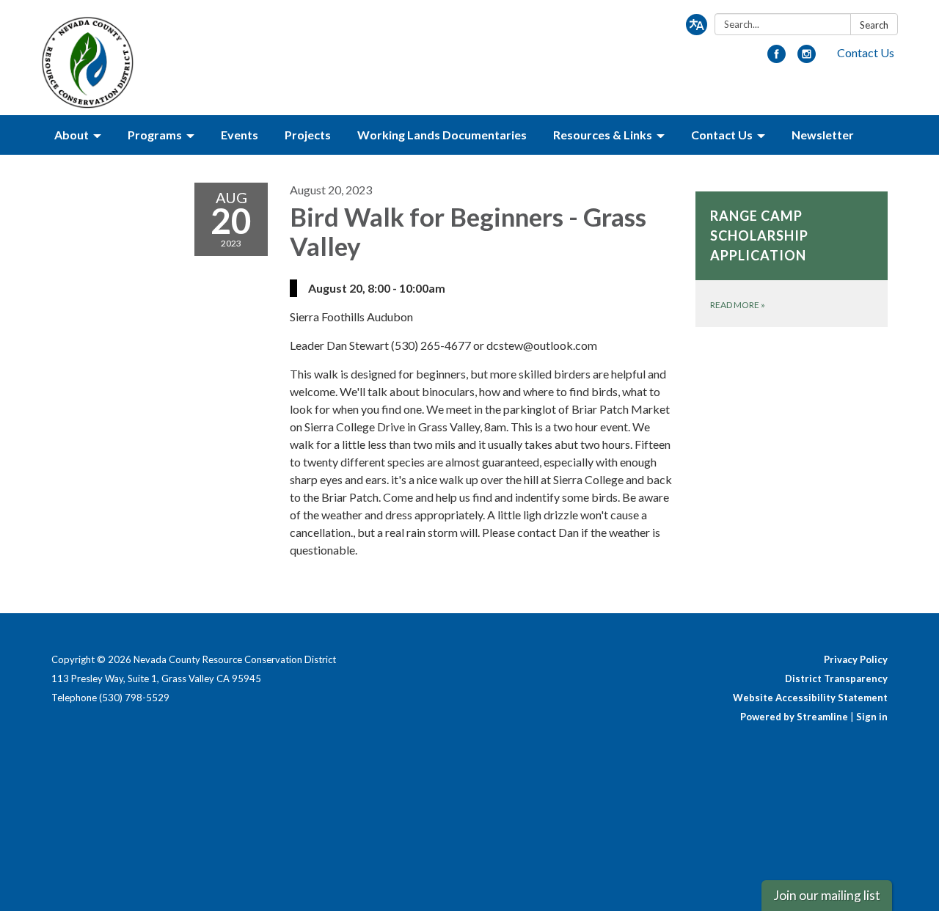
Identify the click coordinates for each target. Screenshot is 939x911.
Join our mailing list (826, 895)
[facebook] (776, 58)
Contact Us (865, 52)
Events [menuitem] (239, 135)
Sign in (872, 716)
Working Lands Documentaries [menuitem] (442, 135)
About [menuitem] (71, 135)
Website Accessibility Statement (810, 697)
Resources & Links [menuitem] (602, 135)
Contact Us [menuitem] (722, 135)
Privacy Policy (856, 659)
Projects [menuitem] (308, 135)
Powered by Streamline (794, 716)
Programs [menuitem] (155, 135)
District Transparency (836, 678)
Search (874, 25)
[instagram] (806, 58)
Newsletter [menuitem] (823, 135)
